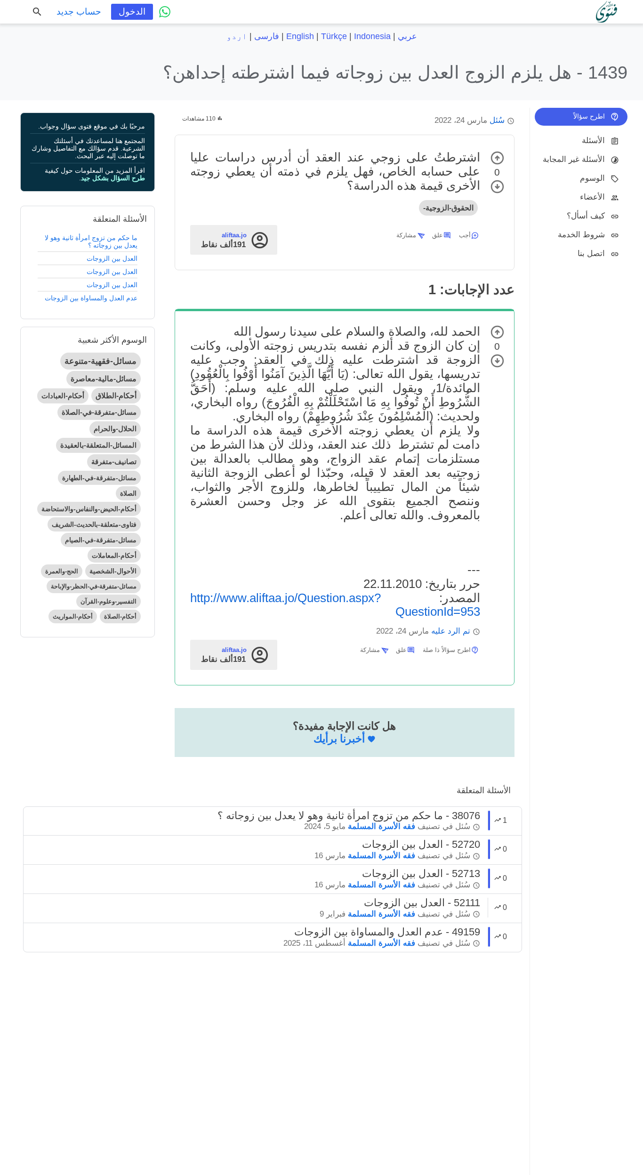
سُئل (497, 120)
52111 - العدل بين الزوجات (422, 903)
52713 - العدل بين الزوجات (421, 873)
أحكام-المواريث (73, 616)
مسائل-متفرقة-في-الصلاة (99, 412)
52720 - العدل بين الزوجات (421, 844)
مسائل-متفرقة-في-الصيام (101, 540)
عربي (407, 36)
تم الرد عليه (450, 631)
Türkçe (334, 36)
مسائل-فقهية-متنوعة (100, 361)
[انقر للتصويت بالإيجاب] (497, 158)
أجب (465, 235)
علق (437, 235)
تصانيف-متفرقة (114, 462)
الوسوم (592, 178)
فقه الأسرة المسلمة (381, 826)
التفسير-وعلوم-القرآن (108, 601)
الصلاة (128, 493)
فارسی (266, 36)
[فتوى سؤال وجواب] (606, 12)
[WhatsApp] (165, 12)
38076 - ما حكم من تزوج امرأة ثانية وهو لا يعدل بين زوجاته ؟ (348, 815)
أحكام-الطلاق (116, 396)
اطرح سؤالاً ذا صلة (447, 649)
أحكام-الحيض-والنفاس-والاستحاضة (89, 509)
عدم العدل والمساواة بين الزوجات (91, 298)
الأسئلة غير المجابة (574, 159)
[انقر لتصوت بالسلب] (497, 186)
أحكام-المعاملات (114, 555)
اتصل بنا (591, 253)
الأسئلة (593, 140)
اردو (236, 36)
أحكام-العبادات (62, 396)
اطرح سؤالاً (589, 116)
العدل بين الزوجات (112, 258)
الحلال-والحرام (115, 429)
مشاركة (406, 235)
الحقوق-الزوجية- (448, 208)
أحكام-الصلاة (120, 616)
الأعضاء (592, 197)
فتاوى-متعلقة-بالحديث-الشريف (94, 524)
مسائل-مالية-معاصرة (104, 379)
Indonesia (372, 36)
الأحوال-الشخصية (113, 571)
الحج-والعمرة (61, 571)
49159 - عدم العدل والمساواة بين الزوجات (387, 932)
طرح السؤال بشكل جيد (113, 178)
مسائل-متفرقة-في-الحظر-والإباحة (94, 586)
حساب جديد (78, 11)
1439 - (395, 72)
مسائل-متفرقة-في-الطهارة (99, 478)
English (300, 36)
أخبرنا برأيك (339, 738)
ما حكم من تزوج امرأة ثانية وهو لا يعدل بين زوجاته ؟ (91, 241)
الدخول (132, 11)
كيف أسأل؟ (586, 215)
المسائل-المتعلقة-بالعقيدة (98, 445)
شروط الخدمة (581, 234)
